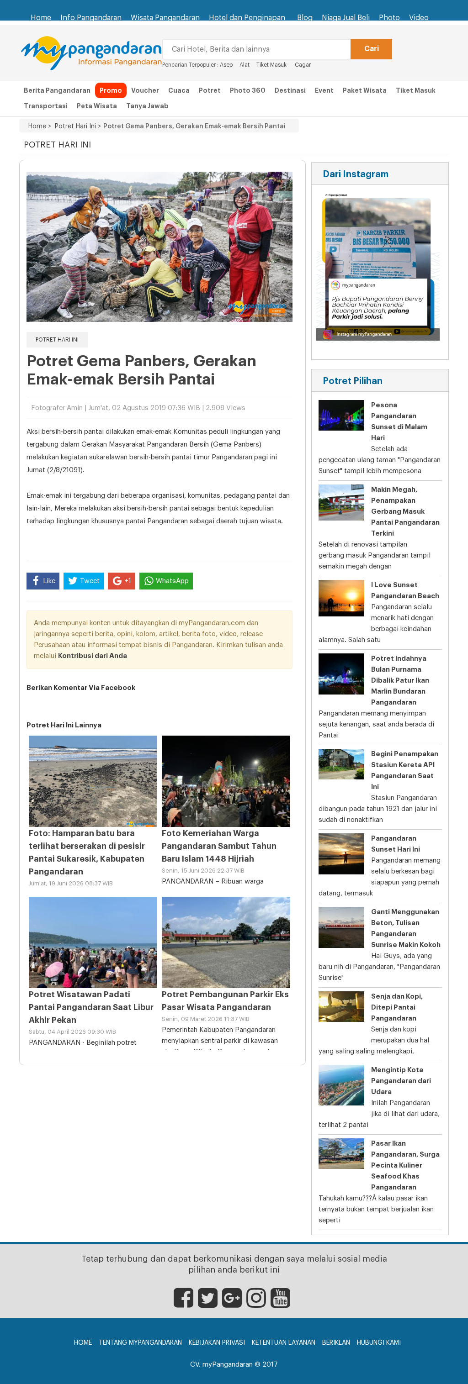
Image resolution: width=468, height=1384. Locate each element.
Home (41, 17)
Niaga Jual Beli (346, 17)
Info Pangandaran (91, 17)
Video (419, 17)
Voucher (145, 90)
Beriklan (336, 1343)
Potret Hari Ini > (76, 126)
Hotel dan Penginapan (247, 17)
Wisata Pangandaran (165, 17)
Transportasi (46, 106)
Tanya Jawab (147, 106)
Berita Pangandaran (57, 90)
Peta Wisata (97, 106)
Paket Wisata (365, 90)
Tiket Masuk (271, 65)
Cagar (302, 65)
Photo (389, 17)
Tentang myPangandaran (140, 1343)
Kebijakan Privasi (217, 1343)
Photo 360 (248, 90)
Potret (210, 90)
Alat (244, 65)
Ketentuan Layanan (283, 1343)
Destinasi (290, 90)
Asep (226, 65)
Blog (305, 17)
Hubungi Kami (379, 1343)
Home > (39, 126)
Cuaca (179, 90)
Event (324, 90)
